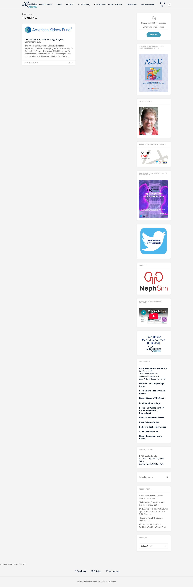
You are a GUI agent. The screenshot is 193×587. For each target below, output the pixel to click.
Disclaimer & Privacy (107, 582)
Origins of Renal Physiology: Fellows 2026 (151, 519)
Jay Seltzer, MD (145, 371)
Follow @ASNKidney (16, 560)
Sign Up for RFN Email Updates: (153, 23)
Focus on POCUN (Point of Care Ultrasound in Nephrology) (151, 410)
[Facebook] (161, 3)
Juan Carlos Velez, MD (148, 374)
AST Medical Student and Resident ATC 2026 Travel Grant (153, 526)
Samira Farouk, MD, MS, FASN (151, 464)
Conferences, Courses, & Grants (108, 5)
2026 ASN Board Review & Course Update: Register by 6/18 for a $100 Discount (153, 511)
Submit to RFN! (45, 5)
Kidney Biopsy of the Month (152, 398)
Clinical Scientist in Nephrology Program (44, 39)
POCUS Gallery (84, 5)
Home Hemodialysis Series (151, 418)
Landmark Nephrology (149, 403)
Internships (131, 5)
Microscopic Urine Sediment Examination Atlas (151, 497)
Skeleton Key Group (148, 431)
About (59, 5)
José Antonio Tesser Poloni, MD (152, 379)
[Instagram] (162, 6)
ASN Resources (147, 5)
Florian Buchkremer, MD (149, 376)
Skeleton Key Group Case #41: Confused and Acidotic (152, 503)
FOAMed (69, 5)
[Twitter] (164, 3)
